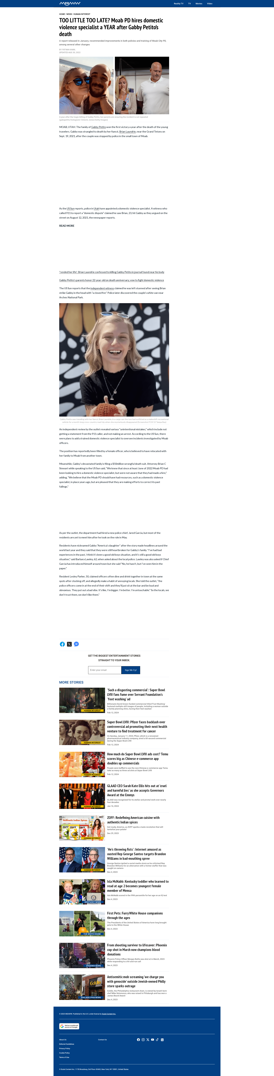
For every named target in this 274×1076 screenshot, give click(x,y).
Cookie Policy (64, 1053)
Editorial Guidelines (66, 1044)
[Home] (70, 3)
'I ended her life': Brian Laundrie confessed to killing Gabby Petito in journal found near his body (111, 272)
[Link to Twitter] (147, 1039)
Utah (96, 208)
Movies (199, 3)
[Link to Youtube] (152, 1039)
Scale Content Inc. (109, 1014)
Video (209, 3)
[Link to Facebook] (138, 1039)
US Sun (70, 208)
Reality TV (178, 3)
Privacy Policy (64, 1049)
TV (189, 3)
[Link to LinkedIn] (162, 1040)
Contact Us (102, 1040)
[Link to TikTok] (157, 1040)
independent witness (102, 288)
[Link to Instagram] (143, 1039)
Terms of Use (64, 1057)
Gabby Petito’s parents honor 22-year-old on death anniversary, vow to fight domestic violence (111, 280)
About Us (62, 1040)
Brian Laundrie (127, 131)
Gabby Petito (98, 126)
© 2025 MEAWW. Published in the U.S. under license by (80, 1014)
